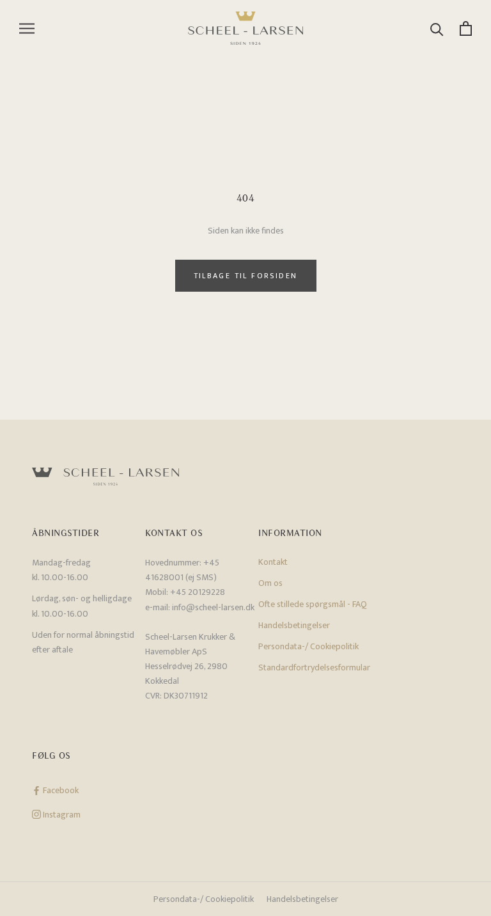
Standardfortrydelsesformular (314, 667)
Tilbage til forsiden (246, 275)
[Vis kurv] (466, 28)
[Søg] (437, 28)
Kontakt (273, 562)
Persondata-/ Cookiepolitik (308, 646)
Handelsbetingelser (294, 625)
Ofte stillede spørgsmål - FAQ (312, 604)
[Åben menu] (27, 28)
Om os (270, 583)
